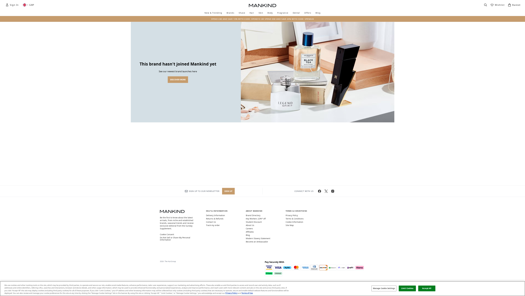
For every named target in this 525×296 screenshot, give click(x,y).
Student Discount (254, 222)
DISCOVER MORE (178, 79)
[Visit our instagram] (332, 191)
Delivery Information (215, 215)
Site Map (290, 225)
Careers (249, 228)
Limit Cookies (407, 288)
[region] (262, 288)
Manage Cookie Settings (384, 288)
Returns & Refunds (214, 218)
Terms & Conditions (295, 218)
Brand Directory (253, 215)
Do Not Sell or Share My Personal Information (175, 239)
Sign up (228, 191)
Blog (248, 235)
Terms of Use (247, 293)
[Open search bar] (485, 5)
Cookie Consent (167, 234)
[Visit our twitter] (326, 191)
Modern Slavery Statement (258, 238)
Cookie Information (294, 222)
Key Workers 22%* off (256, 218)
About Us (250, 225)
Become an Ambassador (257, 241)
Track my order (213, 225)
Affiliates (250, 231)
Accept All (426, 288)
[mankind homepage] (262, 5)
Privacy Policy (292, 215)
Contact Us (211, 222)
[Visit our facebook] (319, 191)
